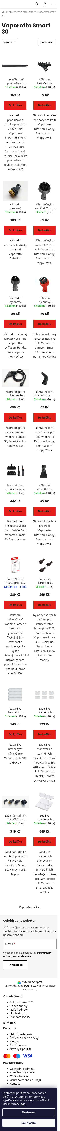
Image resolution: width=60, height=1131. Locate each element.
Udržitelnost (18, 1013)
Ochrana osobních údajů (25, 1080)
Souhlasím (29, 1123)
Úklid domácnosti (21, 1034)
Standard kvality (20, 1017)
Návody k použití (20, 1049)
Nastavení (29, 1112)
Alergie (14, 1041)
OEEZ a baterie (19, 1076)
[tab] (30, 996)
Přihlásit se (15, 965)
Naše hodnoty (19, 1009)
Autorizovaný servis (22, 1072)
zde (23, 1104)
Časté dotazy (18, 1045)
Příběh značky (19, 1006)
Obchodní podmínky (23, 1069)
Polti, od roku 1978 (22, 1002)
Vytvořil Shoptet (32, 982)
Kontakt (15, 1083)
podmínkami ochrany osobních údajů (27, 954)
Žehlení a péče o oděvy (24, 1038)
